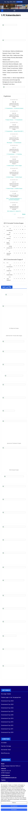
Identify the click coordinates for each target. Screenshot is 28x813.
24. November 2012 (14, 99)
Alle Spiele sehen (21, 217)
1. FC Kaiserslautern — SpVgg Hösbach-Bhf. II (14, 131)
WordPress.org (5, 753)
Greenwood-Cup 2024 (7, 701)
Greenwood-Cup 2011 (7, 729)
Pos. (4, 226)
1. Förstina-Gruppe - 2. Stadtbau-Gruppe (14, 188)
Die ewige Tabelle (6, 694)
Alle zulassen (14, 809)
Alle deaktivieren (14, 806)
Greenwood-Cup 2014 (7, 718)
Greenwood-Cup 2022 (7, 708)
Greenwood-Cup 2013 (7, 722)
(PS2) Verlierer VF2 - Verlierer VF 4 (14, 211)
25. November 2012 (14, 156)
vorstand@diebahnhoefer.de (8, 777)
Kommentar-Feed (6, 749)
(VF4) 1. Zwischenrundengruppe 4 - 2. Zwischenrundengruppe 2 (14, 199)
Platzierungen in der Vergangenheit (11, 697)
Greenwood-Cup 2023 (7, 704)
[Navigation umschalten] (14, 11)
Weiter (23, 214)
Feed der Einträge (6, 746)
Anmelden (4, 742)
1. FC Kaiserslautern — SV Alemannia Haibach (14, 108)
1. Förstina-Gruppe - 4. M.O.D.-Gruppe (14, 165)
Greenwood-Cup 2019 (7, 711)
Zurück (4, 214)
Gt (24, 262)
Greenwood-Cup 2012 (7, 725)
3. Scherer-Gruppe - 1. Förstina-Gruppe (14, 177)
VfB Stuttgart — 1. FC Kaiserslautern (14, 142)
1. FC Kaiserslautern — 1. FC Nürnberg (14, 154)
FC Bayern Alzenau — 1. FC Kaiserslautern (14, 119)
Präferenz (14, 802)
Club (7, 226)
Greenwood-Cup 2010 (7, 732)
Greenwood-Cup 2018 (7, 715)
